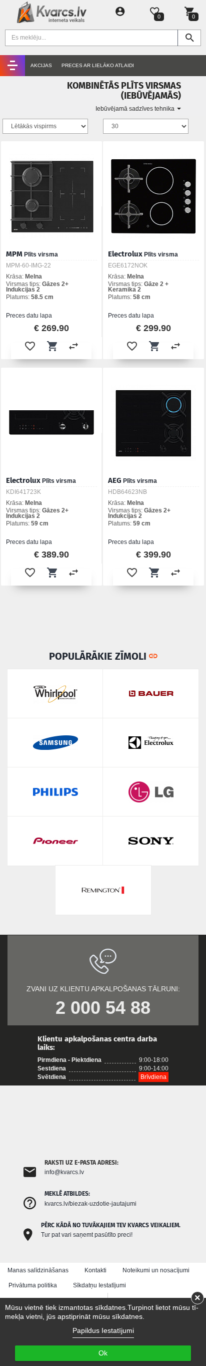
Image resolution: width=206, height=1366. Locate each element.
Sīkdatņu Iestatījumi (99, 1285)
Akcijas (41, 65)
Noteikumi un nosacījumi (156, 1270)
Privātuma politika (32, 1285)
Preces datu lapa (29, 315)
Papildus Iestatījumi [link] (103, 1330)
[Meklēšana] (189, 38)
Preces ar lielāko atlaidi (98, 65)
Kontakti (95, 1270)
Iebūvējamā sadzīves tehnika (136, 108)
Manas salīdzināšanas (38, 1270)
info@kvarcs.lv (64, 1172)
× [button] (197, 1297)
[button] (30, 346)
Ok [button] (103, 1353)
